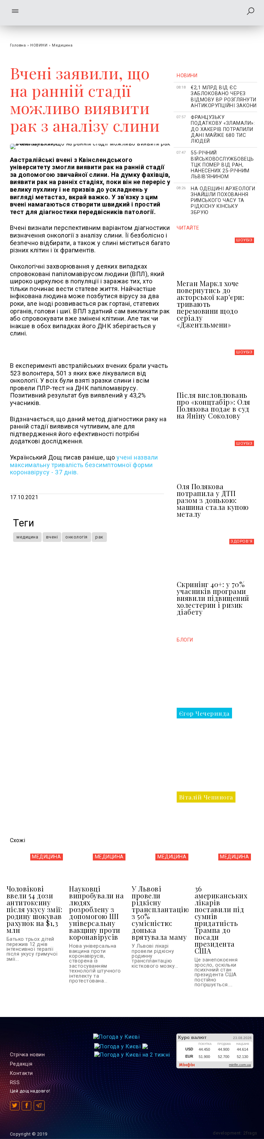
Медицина (62, 45)
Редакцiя (21, 1064)
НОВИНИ (38, 45)
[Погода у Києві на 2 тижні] (132, 1053)
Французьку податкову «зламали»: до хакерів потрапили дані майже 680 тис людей (223, 129)
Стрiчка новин (27, 1055)
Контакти (21, 1073)
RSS (15, 1083)
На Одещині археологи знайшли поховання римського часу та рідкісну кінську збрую (223, 200)
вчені (52, 537)
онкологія (76, 537)
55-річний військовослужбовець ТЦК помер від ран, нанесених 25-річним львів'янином (222, 165)
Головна (18, 45)
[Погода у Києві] (116, 1037)
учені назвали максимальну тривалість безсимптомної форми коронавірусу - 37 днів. (84, 465)
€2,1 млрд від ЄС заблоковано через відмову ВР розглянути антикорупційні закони (224, 97)
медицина (27, 537)
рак (99, 537)
